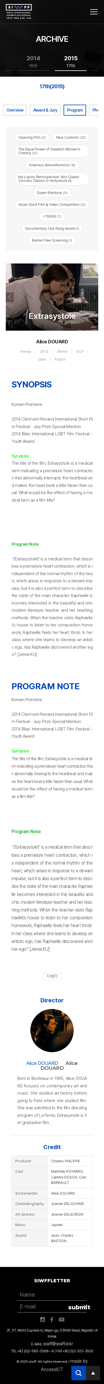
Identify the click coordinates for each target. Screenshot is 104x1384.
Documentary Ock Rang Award (52, 228)
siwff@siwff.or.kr (58, 1344)
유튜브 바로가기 (61, 1320)
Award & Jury (45, 110)
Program (75, 110)
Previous (10, 297)
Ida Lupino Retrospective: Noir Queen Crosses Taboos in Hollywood (48, 179)
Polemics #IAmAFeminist (52, 165)
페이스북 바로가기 (52, 1320)
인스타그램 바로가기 (42, 1320)
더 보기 (52, 976)
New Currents (71, 137)
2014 (33, 61)
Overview (14, 110)
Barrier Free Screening (52, 240)
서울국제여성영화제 (19, 11)
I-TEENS (52, 216)
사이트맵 (94, 11)
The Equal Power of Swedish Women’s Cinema (49, 151)
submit (77, 1307)
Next (94, 297)
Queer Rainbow (52, 193)
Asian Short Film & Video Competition (52, 204)
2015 (71, 61)
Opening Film (32, 137)
